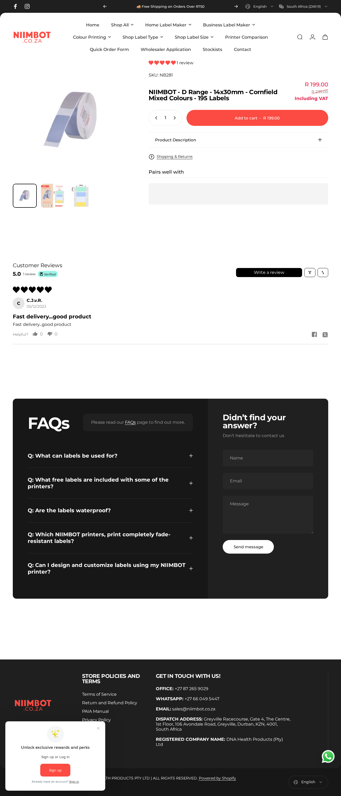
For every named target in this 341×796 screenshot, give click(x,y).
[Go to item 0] (25, 196)
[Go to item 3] (81, 196)
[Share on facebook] (314, 334)
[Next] (236, 6)
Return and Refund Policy (109, 702)
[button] (163, 62)
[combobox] (259, 6)
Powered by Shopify (217, 778)
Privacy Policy (96, 719)
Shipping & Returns (175, 156)
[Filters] (309, 272)
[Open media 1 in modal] (72, 119)
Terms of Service (99, 694)
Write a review (269, 272)
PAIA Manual (95, 711)
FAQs (130, 422)
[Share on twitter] (325, 334)
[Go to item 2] (53, 196)
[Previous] (105, 6)
